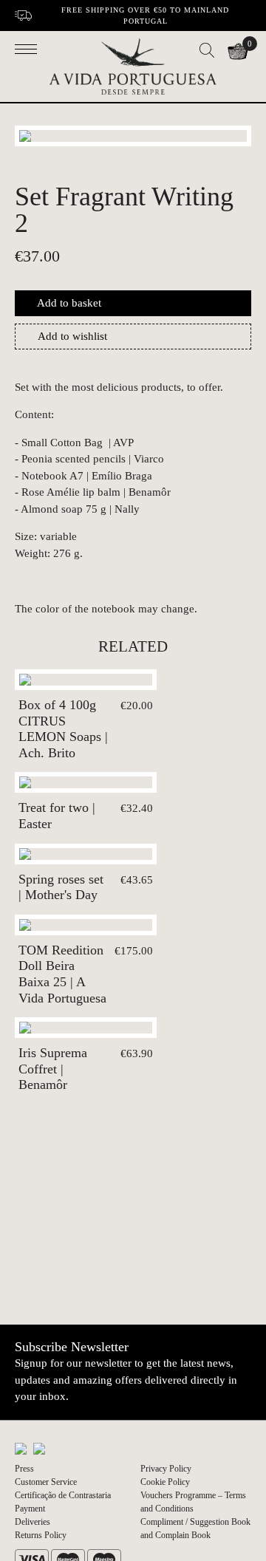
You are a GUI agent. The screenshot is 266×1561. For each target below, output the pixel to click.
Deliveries (32, 1522)
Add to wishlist (72, 336)
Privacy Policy (165, 1468)
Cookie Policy (165, 1482)
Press (24, 1468)
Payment (30, 1508)
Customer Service (46, 1482)
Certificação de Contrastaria (63, 1495)
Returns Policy (40, 1535)
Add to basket (69, 303)
